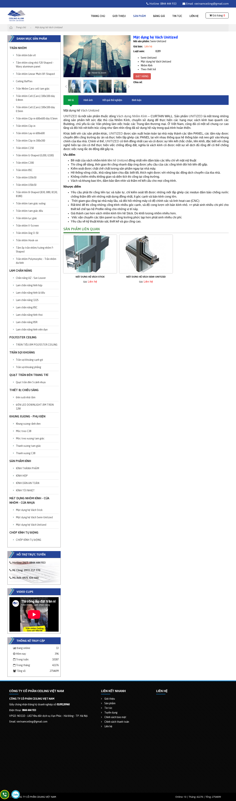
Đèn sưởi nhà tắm (25, 397)
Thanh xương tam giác (28, 445)
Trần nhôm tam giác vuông (31, 203)
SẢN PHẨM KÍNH (20, 461)
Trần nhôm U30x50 (26, 177)
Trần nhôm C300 (25, 162)
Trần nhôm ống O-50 (27, 232)
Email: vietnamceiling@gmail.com (207, 3)
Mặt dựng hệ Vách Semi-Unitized (34, 517)
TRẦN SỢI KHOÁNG (22, 352)
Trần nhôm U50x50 (26, 184)
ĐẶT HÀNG (142, 76)
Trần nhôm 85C (24, 170)
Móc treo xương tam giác (30, 438)
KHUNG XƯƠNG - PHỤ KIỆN (27, 416)
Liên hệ (194, 16)
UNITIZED (70, 116)
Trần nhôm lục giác (26, 218)
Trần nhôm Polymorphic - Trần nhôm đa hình (36, 260)
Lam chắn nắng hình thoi (29, 314)
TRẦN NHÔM (18, 48)
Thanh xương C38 (25, 453)
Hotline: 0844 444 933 (162, 3)
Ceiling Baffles (24, 81)
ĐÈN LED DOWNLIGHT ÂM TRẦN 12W (35, 406)
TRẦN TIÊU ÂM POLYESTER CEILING (36, 344)
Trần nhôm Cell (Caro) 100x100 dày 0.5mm (35, 109)
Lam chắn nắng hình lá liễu (30, 292)
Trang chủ (98, 16)
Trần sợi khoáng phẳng (28, 367)
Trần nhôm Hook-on (27, 240)
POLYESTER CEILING (23, 337)
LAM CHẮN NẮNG (20, 270)
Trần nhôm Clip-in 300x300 (30, 140)
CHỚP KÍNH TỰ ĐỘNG (23, 532)
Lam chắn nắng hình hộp (29, 285)
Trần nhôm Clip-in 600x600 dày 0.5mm (37, 118)
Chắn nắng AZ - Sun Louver (31, 277)
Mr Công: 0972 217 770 (26, 570)
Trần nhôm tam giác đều (29, 210)
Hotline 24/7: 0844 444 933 (29, 562)
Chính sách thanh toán (116, 721)
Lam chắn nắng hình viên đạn (32, 329)
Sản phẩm (139, 16)
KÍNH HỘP (22, 475)
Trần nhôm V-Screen (27, 225)
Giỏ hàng (218, 15)
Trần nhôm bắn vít (26, 55)
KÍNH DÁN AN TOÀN (27, 483)
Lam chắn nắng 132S (27, 300)
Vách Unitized (90, 110)
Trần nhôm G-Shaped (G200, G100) (35, 155)
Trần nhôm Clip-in (25, 125)
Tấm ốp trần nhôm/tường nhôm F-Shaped (35, 249)
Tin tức (177, 16)
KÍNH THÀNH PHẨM (27, 468)
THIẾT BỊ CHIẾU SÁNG (24, 390)
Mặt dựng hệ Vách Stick (29, 510)
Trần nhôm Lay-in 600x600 (30, 133)
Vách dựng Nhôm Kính (132, 116)
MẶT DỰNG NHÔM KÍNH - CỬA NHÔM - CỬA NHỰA (29, 500)
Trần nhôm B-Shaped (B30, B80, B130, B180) (37, 194)
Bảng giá (159, 16)
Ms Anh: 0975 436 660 (25, 577)
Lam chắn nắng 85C (26, 307)
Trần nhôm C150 (25, 148)
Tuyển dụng (110, 712)
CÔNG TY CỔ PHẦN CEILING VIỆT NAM (35, 796)
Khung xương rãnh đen (28, 423)
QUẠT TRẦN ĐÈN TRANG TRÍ (28, 375)
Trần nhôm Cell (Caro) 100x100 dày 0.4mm (35, 98)
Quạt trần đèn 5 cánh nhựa (31, 382)
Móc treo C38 (23, 431)
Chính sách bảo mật (115, 717)
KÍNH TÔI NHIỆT (25, 490)
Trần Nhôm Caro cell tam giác (33, 88)
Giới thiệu (119, 16)
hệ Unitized (120, 160)
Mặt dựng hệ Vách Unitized (31, 524)
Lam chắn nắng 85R (26, 322)
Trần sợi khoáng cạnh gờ (29, 359)
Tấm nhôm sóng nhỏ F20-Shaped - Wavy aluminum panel (35, 64)
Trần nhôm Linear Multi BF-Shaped (35, 73)
